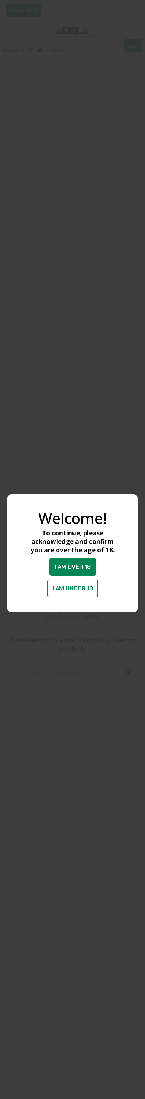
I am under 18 (72, 588)
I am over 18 (73, 567)
